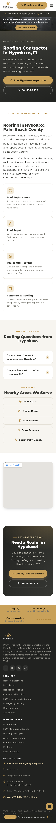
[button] (28, 817)
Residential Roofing (13, 690)
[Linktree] (25, 668)
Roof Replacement (13, 681)
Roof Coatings (10, 708)
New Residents (11, 751)
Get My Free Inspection (29, 573)
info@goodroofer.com (18, 775)
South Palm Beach (30, 440)
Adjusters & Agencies (14, 738)
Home (6, 41)
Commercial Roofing (13, 694)
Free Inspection (33, 5)
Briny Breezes (30, 430)
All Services (9, 712)
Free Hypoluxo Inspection (30, 80)
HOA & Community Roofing (17, 699)
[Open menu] (52, 5)
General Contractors (13, 742)
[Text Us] (49, 806)
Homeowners (10, 724)
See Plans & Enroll (26, 28)
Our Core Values (43, 619)
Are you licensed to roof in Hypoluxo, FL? (28, 372)
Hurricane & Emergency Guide (21, 13)
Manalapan (30, 401)
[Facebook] (5, 668)
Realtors (7, 747)
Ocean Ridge (30, 411)
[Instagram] (12, 668)
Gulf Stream (30, 420)
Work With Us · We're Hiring (22, 797)
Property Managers (13, 733)
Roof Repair (9, 685)
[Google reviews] (18, 668)
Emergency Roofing (13, 703)
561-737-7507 (45, 13)
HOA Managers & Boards (16, 729)
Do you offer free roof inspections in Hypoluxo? (28, 357)
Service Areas (18, 41)
